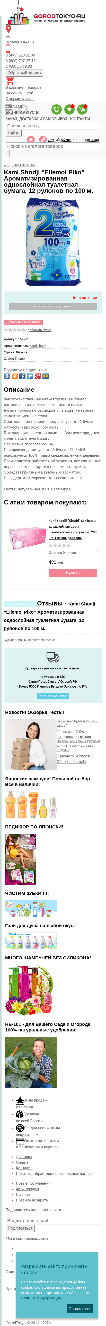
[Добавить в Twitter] (30, 376)
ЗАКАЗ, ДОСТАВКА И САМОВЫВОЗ (36, 119)
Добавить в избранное (23, 322)
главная (14, 107)
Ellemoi (20, 359)
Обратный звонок (24, 73)
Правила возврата (32, 1200)
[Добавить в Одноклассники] (15, 376)
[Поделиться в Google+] (38, 376)
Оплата (22, 1163)
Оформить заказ (20, 99)
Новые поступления (33, 1184)
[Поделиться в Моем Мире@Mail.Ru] (45, 376)
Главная (23, 1195)
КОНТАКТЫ (80, 119)
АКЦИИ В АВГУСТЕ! (22, 113)
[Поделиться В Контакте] (7, 376)
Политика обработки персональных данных (54, 1174)
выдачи (20, 42)
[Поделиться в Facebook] (22, 376)
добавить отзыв (39, 330)
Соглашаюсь (80, 1309)
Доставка (24, 1157)
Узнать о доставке (53, 696)
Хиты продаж (27, 1189)
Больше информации (41, 1297)
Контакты (24, 1168)
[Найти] (8, 153)
